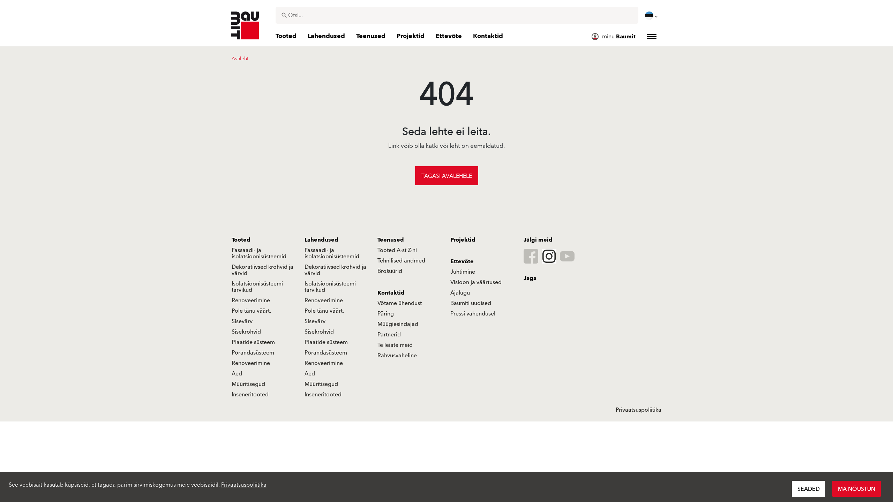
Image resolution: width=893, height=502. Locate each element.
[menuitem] (652, 16)
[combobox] (457, 15)
